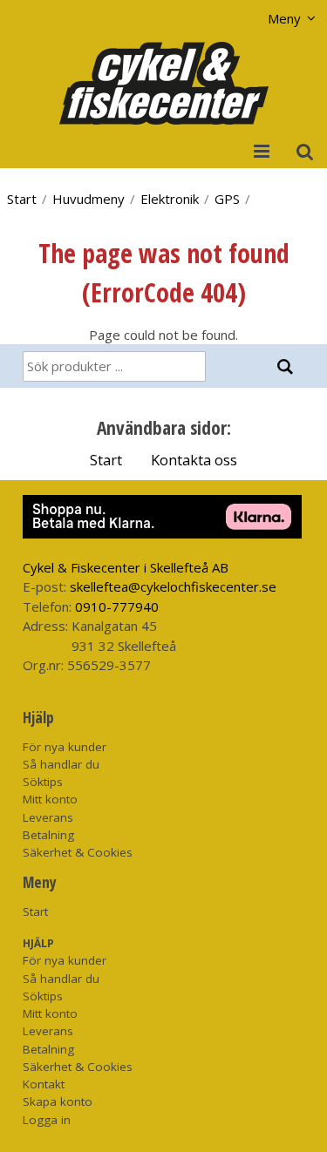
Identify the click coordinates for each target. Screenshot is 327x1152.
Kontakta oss (194, 460)
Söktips (43, 781)
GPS (227, 198)
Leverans (48, 817)
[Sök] (285, 367)
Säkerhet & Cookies (78, 852)
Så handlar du (61, 764)
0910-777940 (117, 606)
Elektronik (169, 198)
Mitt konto (50, 799)
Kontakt (44, 1084)
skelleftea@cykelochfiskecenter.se (173, 586)
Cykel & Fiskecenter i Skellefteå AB (125, 567)
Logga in (47, 1120)
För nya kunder (64, 747)
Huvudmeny (88, 198)
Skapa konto (57, 1101)
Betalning (48, 835)
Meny (284, 18)
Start (22, 198)
